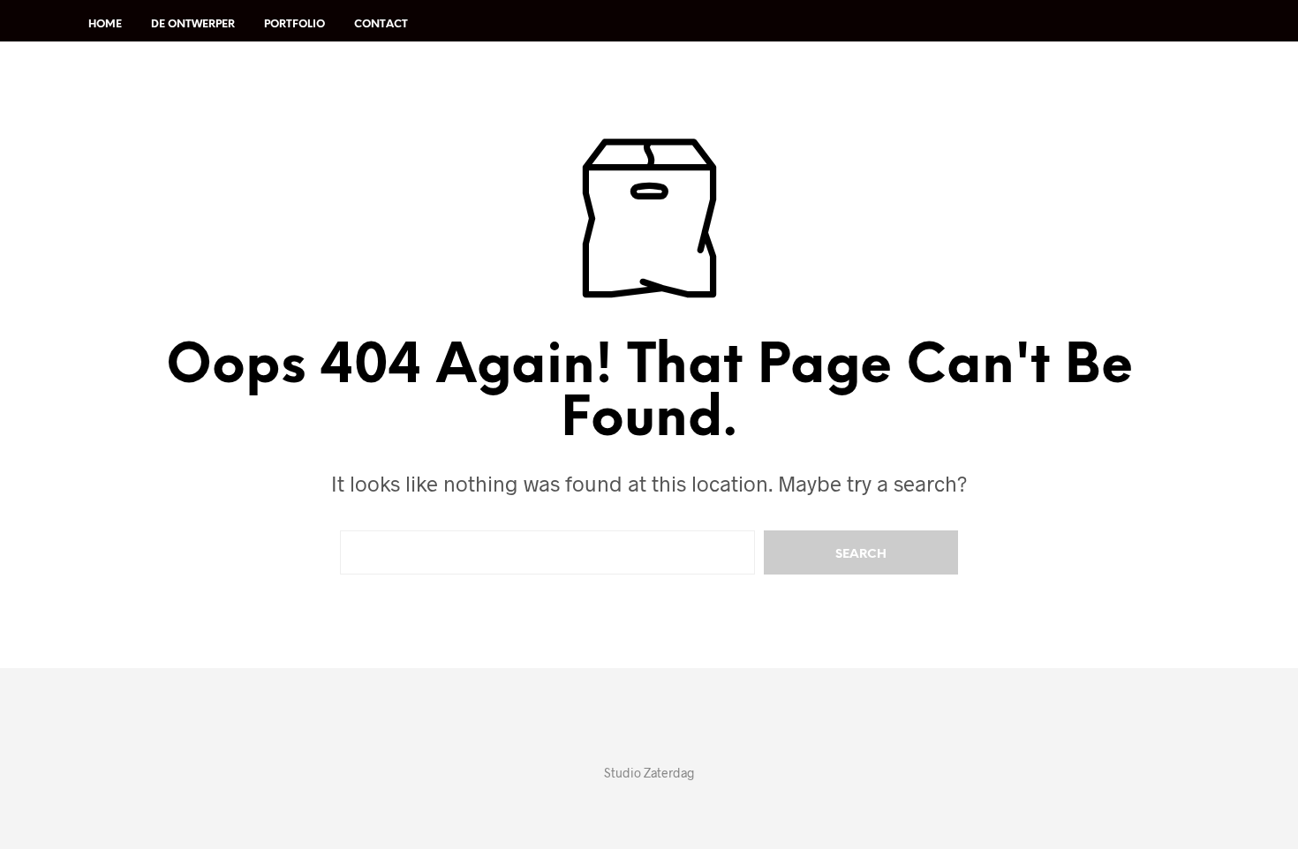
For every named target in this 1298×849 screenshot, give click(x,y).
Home (105, 24)
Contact (381, 24)
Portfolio (294, 24)
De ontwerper (193, 24)
